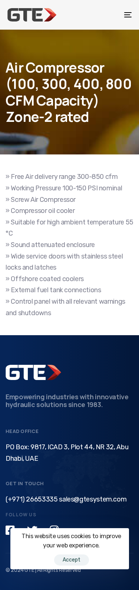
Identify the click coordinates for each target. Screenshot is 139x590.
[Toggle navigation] (111, 15)
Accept (71, 560)
